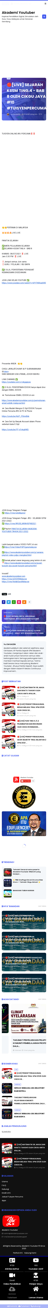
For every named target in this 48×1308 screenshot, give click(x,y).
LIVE (8, 78)
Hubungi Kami (30, 1253)
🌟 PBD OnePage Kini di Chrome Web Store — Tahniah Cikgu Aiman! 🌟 (28, 881)
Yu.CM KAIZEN (10, 644)
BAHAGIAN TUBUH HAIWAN (23, 890)
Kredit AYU (6, 1193)
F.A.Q (4, 1185)
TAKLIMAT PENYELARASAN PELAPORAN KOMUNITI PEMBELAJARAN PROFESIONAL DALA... (24, 1043)
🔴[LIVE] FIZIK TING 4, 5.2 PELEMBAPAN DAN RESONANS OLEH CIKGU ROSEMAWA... (29, 724)
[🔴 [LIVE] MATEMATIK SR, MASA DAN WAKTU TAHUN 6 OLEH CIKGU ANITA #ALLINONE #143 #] (8, 698)
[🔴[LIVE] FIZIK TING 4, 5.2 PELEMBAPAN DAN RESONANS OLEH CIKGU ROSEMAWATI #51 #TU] (8, 732)
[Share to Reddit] (24, 602)
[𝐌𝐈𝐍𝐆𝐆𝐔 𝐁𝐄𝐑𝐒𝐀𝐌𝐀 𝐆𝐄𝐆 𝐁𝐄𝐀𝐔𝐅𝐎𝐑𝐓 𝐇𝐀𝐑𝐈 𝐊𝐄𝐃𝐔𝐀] (7, 1118)
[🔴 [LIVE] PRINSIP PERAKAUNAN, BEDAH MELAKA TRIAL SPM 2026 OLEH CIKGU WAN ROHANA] (8, 715)
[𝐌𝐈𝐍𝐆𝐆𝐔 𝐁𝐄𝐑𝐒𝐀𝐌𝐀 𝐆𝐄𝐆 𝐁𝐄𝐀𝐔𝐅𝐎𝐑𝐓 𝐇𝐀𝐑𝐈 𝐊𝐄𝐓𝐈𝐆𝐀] (12, 4)
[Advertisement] (24, 49)
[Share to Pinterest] (19, 602)
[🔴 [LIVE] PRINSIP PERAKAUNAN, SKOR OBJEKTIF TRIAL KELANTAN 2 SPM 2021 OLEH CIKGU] (8, 748)
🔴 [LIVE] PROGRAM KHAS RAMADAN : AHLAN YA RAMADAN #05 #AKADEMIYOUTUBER (24, 960)
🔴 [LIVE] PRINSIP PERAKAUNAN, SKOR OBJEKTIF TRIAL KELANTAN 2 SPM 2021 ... (31, 739)
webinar (6, 4)
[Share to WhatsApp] (14, 602)
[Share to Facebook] (3, 602)
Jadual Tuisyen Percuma (12, 1196)
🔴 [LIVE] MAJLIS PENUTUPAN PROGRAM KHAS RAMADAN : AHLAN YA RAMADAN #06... (22, 918)
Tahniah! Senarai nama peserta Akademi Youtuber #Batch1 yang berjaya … (27, 872)
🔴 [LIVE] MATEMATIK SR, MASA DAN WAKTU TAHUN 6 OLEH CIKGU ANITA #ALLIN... (30, 690)
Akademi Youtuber (18, 12)
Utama (5, 1181)
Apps (4, 1200)
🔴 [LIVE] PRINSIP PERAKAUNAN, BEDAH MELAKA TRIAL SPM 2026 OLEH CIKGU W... (30, 707)
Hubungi (5, 1189)
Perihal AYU (18, 1253)
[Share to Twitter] (9, 602)
